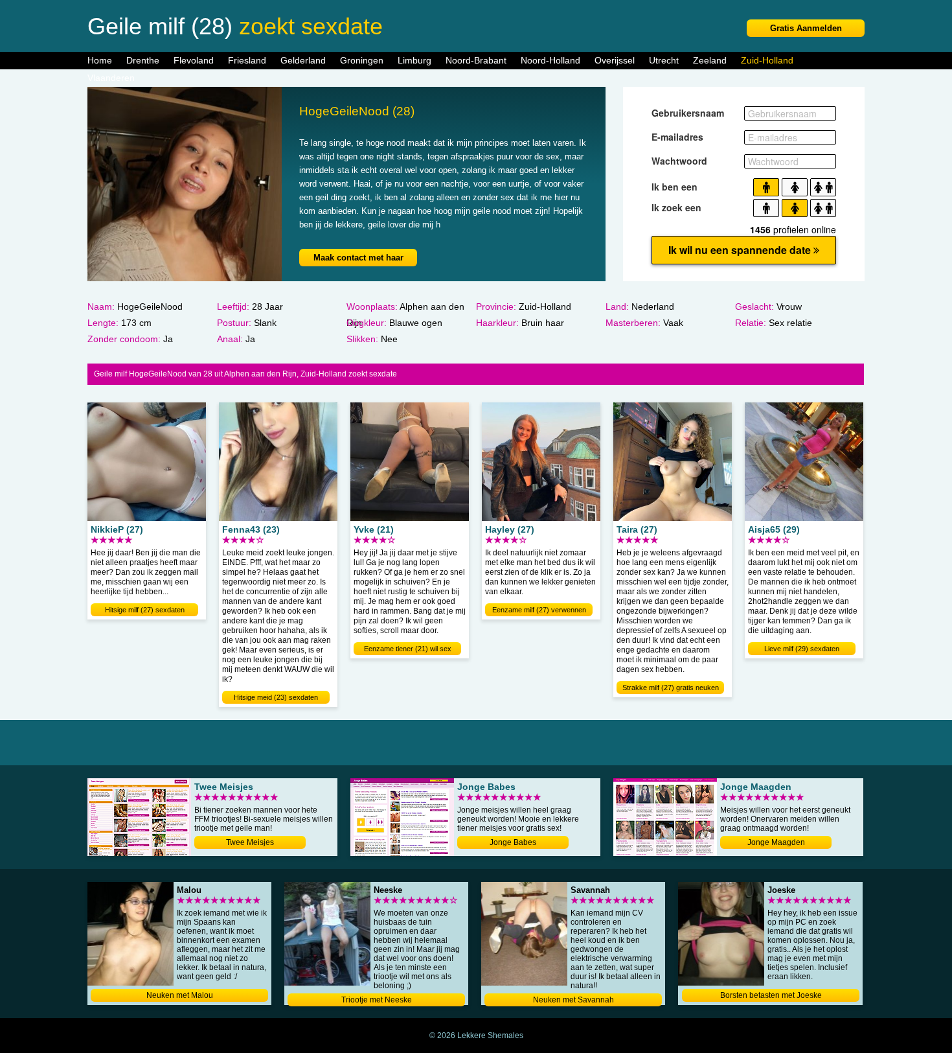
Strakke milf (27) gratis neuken (670, 687)
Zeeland (710, 60)
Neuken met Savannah (573, 999)
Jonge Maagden (776, 842)
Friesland (247, 60)
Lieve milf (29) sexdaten (801, 649)
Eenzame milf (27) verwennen (539, 610)
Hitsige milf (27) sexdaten (145, 610)
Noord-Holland (550, 60)
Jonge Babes (513, 842)
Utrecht (664, 60)
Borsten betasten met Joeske (771, 995)
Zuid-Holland (767, 60)
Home (99, 60)
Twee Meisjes (250, 842)
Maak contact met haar (358, 257)
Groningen (361, 60)
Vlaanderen (111, 78)
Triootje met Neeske (376, 999)
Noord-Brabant (476, 60)
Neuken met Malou (179, 995)
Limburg (414, 60)
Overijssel (615, 60)
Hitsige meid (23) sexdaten (276, 697)
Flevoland (194, 60)
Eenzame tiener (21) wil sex (407, 649)
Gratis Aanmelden (806, 28)
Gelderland (303, 60)
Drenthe (142, 60)
